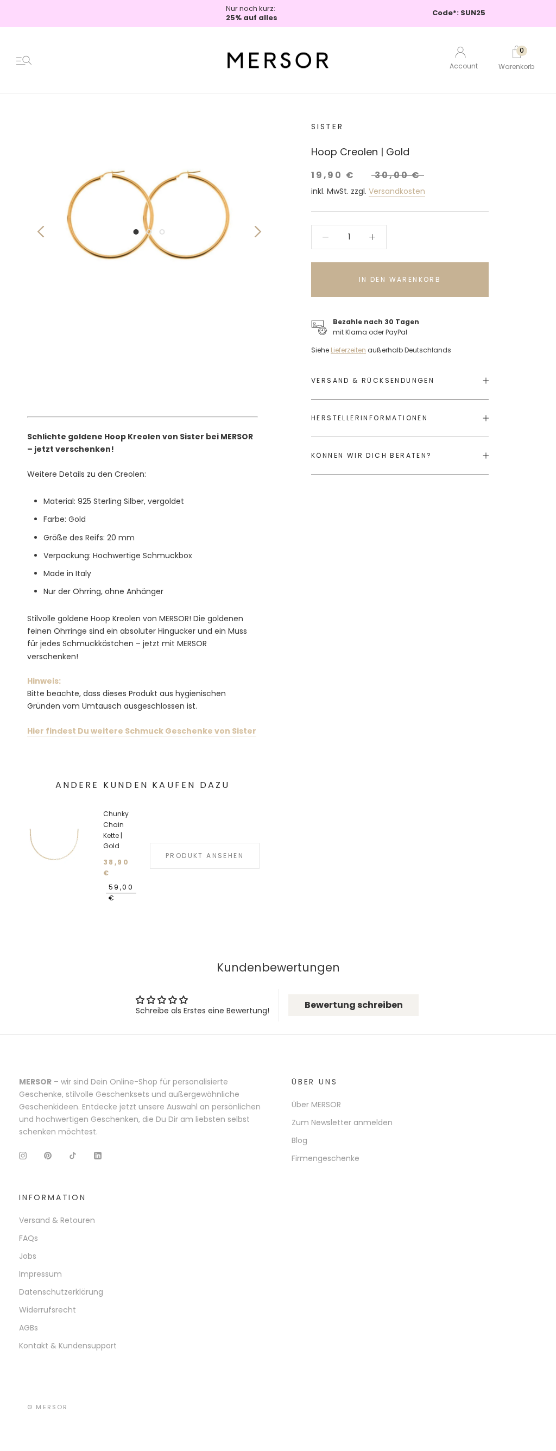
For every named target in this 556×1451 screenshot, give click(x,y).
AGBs (28, 1327)
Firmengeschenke (325, 1158)
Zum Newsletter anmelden (342, 1122)
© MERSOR (47, 1407)
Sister (327, 126)
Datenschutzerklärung (61, 1291)
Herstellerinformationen (369, 417)
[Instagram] (23, 1155)
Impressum (40, 1274)
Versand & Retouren (57, 1220)
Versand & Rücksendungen (372, 380)
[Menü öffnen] (23, 60)
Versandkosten (397, 191)
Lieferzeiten (348, 350)
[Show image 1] (136, 232)
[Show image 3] (162, 232)
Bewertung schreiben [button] (354, 1005)
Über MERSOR (316, 1104)
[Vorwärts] (257, 231)
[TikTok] (73, 1155)
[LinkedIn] (98, 1155)
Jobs (27, 1256)
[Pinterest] (48, 1155)
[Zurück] (40, 231)
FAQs (28, 1238)
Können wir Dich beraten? (371, 455)
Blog (299, 1140)
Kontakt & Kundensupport (68, 1345)
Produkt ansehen (205, 855)
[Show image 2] (149, 232)
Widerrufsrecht (47, 1309)
